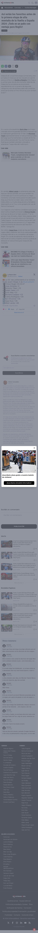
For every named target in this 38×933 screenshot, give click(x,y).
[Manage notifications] (34, 929)
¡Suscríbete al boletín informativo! (19, 483)
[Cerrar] (34, 448)
